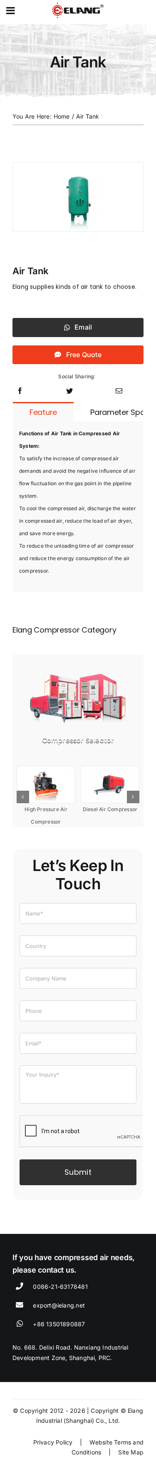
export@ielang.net (59, 1305)
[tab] (43, 412)
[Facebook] (19, 391)
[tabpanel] (78, 506)
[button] (23, 797)
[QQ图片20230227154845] (78, 669)
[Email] (118, 391)
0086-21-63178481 (60, 1286)
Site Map (131, 1452)
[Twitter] (69, 391)
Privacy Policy (53, 1442)
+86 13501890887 (59, 1324)
